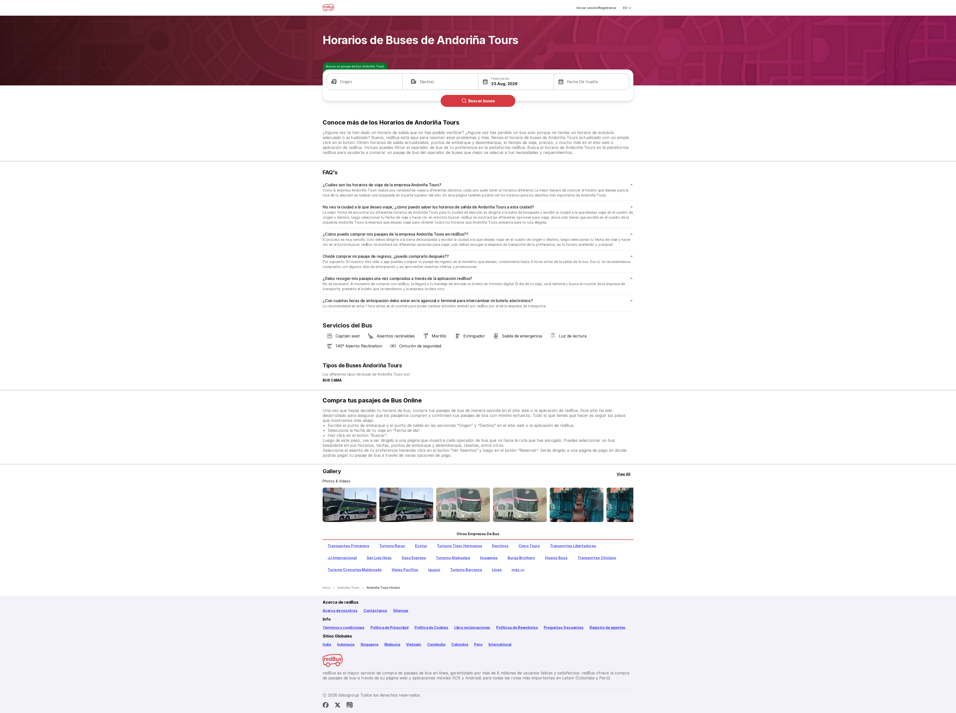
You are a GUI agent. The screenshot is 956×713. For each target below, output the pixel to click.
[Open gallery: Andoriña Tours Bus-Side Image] (463, 505)
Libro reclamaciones (472, 627)
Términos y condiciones (343, 627)
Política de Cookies (431, 627)
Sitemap (400, 610)
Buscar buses (481, 100)
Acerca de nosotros (340, 610)
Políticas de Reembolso (517, 627)
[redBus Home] (328, 7)
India (327, 644)
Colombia (459, 644)
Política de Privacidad (389, 627)
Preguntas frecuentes (563, 627)
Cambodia (436, 644)
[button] (365, 82)
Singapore (369, 644)
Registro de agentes (608, 627)
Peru (478, 644)
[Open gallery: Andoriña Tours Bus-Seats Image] (576, 505)
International (500, 644)
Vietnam (413, 644)
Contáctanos (375, 610)
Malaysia (392, 644)
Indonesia (345, 644)
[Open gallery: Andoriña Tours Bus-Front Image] (349, 505)
